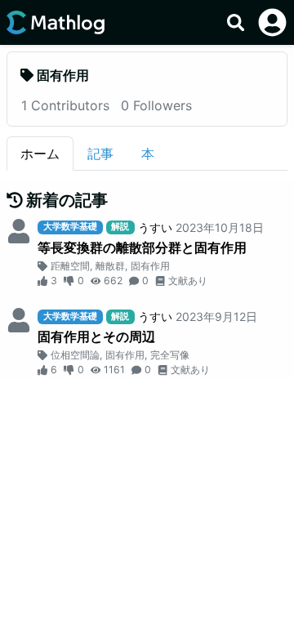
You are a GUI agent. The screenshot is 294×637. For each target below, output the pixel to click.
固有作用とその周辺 (96, 336)
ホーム (40, 153)
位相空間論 (75, 355)
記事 (100, 153)
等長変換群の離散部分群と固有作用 (142, 247)
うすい (155, 227)
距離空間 (70, 266)
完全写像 (169, 355)
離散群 (110, 266)
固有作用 (150, 266)
